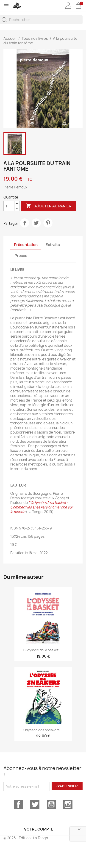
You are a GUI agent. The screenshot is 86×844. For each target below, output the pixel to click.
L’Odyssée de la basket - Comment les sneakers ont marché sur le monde (41, 507)
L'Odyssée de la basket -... (43, 650)
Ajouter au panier (48, 206)
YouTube (51, 804)
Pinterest (48, 223)
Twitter (34, 804)
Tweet (36, 223)
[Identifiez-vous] (68, 8)
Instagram (67, 804)
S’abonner (67, 785)
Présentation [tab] (26, 244)
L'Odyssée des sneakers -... (43, 730)
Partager (24, 223)
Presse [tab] (21, 255)
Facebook (18, 804)
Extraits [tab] (53, 244)
